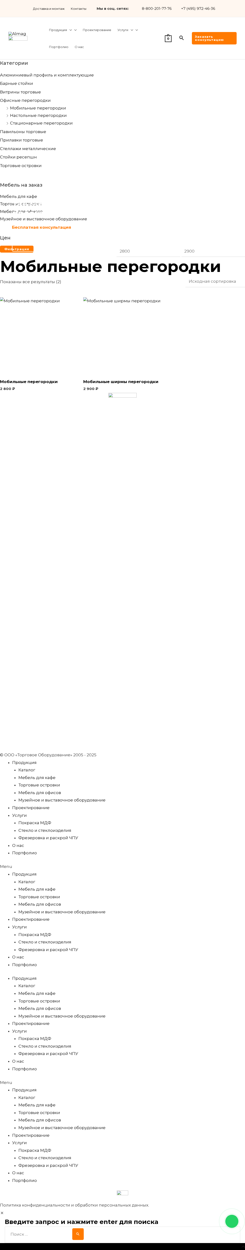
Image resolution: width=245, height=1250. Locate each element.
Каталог (26, 770)
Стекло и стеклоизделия (44, 830)
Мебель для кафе (37, 777)
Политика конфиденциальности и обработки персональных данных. (74, 1205)
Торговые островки (39, 785)
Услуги (19, 815)
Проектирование (31, 807)
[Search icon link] (182, 38)
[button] (122, 867)
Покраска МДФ (34, 822)
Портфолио (24, 852)
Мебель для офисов (39, 792)
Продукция (24, 762)
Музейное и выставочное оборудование (62, 800)
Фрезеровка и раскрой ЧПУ (48, 837)
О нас (18, 845)
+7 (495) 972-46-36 (198, 8)
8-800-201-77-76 (157, 8)
